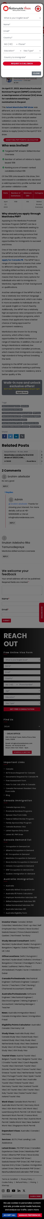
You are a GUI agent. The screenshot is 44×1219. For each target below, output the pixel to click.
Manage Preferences (29, 1215)
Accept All (9, 1215)
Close (36, 73)
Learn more (33, 1209)
